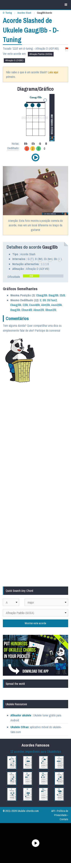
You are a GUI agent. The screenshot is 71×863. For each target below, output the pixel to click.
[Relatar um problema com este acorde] (66, 48)
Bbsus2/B (50, 310)
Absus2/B (38, 310)
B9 (44, 300)
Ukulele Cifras (19, 727)
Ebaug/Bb (41, 295)
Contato (64, 819)
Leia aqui (53, 72)
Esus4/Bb (34, 305)
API (53, 811)
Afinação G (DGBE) (14, 60)
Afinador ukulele (20, 715)
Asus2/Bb (56, 305)
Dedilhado (13, 148)
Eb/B (62, 295)
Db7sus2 (52, 300)
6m (50, 259)
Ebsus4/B (27, 310)
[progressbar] (43, 275)
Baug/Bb (54, 295)
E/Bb (25, 305)
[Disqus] (35, 436)
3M (40, 259)
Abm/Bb (45, 305)
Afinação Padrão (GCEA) (40, 54)
